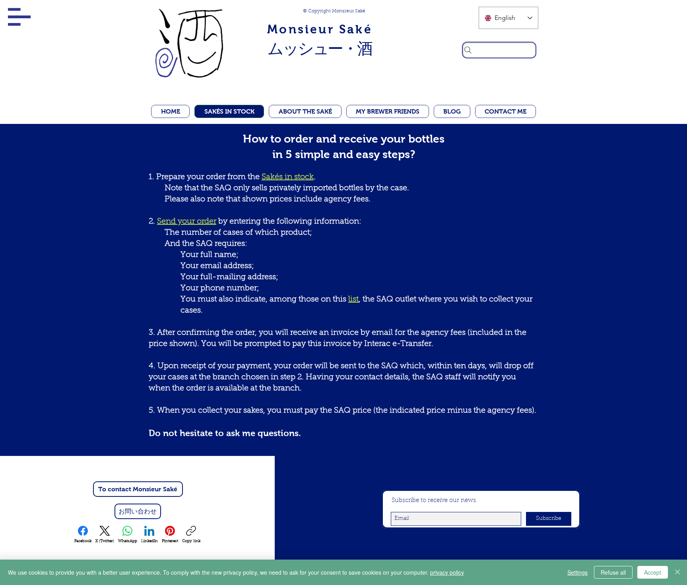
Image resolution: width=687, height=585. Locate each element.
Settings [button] (577, 572)
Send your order (186, 222)
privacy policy (447, 572)
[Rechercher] (499, 50)
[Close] (677, 572)
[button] (19, 17)
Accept (652, 572)
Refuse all (613, 572)
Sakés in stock (288, 177)
